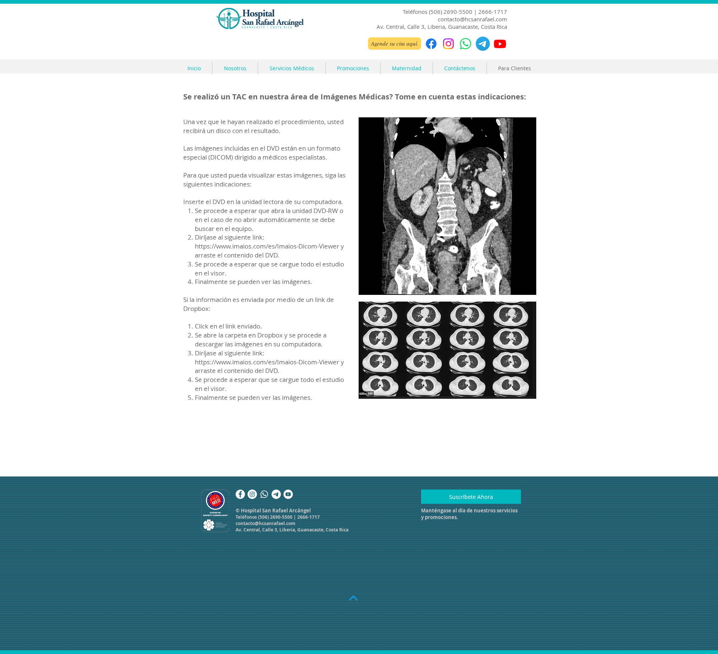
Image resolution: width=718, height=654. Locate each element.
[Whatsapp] (264, 494)
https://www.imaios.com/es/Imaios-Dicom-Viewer (267, 246)
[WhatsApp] (465, 44)
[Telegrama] (483, 44)
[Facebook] (431, 44)
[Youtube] (500, 44)
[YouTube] (288, 494)
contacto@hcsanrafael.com (472, 19)
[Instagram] (448, 44)
